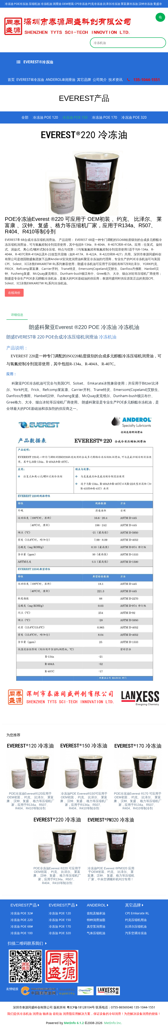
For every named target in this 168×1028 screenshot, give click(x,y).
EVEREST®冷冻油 (38, 61)
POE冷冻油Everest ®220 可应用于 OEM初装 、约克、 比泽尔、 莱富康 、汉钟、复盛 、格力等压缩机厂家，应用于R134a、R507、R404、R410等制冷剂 (57, 875)
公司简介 (100, 79)
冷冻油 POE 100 (21, 933)
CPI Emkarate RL (137, 913)
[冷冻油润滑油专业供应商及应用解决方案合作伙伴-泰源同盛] (67, 26)
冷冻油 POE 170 (104, 117)
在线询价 (14, 293)
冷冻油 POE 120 (45, 117)
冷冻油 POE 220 (21, 920)
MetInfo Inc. (113, 1023)
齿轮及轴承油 (96, 913)
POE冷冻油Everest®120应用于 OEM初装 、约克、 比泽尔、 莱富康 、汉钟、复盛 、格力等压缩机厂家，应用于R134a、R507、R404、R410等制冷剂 (30, 801)
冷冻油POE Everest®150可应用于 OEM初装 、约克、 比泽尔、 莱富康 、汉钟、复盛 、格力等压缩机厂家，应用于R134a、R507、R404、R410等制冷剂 (84, 801)
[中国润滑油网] (48, 990)
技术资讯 (115, 79)
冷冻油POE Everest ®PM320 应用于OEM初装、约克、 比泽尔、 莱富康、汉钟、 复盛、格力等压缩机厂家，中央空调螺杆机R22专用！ (111, 873)
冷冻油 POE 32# (21, 913)
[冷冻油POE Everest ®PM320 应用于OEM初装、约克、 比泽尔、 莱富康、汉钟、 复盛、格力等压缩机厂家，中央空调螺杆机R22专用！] (111, 840)
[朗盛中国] (108, 990)
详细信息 (17, 314)
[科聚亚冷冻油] (85, 990)
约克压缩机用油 (136, 920)
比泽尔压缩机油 (136, 926)
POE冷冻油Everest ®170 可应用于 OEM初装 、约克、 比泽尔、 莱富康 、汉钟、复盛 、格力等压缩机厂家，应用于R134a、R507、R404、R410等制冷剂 (137, 801)
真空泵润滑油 (96, 926)
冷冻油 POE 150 (75, 117)
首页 (11, 79)
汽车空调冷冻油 (136, 933)
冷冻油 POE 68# (21, 926)
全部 (24, 117)
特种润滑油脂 (96, 920)
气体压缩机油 (96, 933)
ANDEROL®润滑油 (60, 79)
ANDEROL (96, 905)
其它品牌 (84, 79)
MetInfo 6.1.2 (74, 1023)
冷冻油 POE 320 (134, 117)
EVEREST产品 (23, 905)
